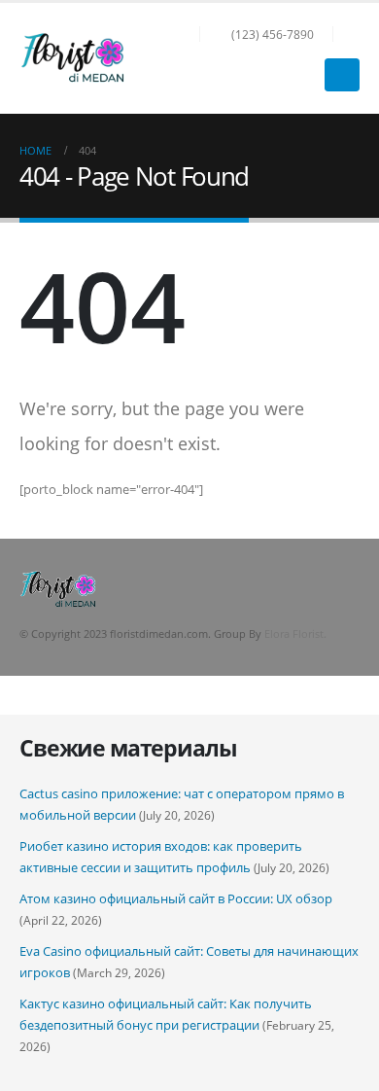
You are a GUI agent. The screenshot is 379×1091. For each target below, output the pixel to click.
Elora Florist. (295, 634)
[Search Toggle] (351, 34)
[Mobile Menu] (342, 74)
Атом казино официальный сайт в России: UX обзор (175, 898)
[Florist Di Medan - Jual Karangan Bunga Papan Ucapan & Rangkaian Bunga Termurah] (72, 58)
